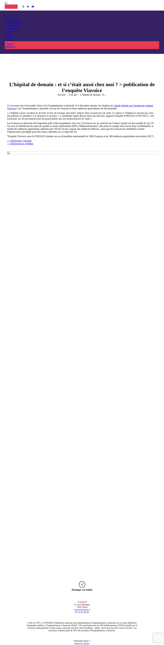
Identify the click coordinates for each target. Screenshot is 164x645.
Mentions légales (82, 643)
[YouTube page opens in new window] (33, 6)
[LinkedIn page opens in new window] (28, 6)
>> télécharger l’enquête (19, 140)
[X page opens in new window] (23, 6)
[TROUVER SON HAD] (14, 6)
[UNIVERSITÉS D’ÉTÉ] (8, 6)
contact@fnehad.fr (82, 610)
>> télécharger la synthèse (20, 143)
